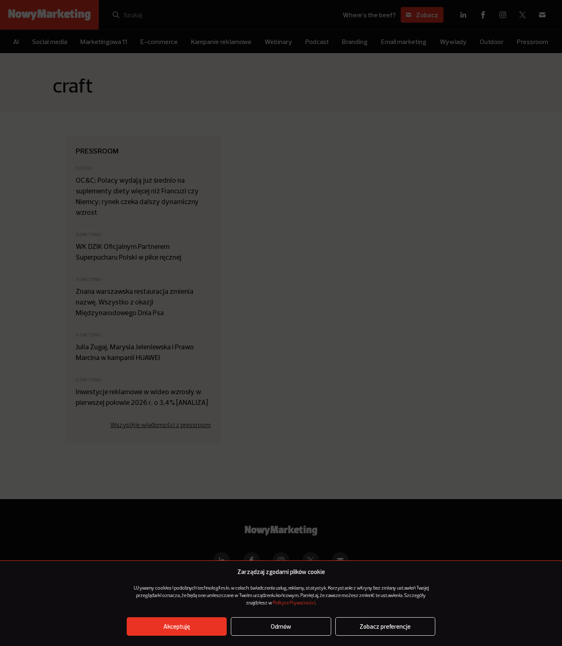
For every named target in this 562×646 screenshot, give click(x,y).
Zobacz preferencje (385, 626)
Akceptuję (176, 626)
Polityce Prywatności (294, 603)
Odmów (281, 626)
